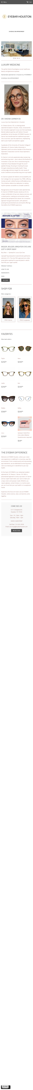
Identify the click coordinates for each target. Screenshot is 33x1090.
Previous (2, 49)
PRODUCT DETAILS (6, 266)
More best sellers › (6, 339)
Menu (5, 2)
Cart (30, 2)
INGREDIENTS (5, 273)
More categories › (6, 294)
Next (31, 49)
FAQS (2, 276)
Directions (17, 531)
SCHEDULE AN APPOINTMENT (10, 78)
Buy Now (5, 280)
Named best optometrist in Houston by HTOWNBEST (16, 75)
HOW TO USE (5, 269)
